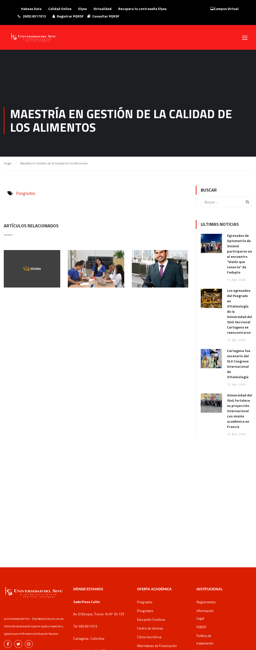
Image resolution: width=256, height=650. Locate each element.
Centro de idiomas (150, 628)
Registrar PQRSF (70, 16)
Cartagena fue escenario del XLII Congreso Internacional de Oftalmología (238, 363)
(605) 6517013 (34, 16)
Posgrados (25, 193)
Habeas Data (31, 8)
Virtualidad (103, 8)
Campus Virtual (226, 8)
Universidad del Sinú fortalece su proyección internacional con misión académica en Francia (239, 410)
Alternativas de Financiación (157, 645)
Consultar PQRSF (106, 16)
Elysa (82, 8)
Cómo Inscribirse (149, 637)
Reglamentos (206, 602)
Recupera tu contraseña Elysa (142, 8)
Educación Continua (151, 619)
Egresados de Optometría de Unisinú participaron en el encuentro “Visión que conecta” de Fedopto (239, 254)
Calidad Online (60, 8)
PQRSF (201, 627)
